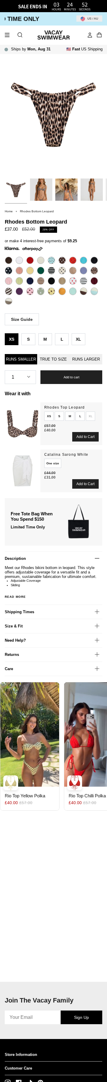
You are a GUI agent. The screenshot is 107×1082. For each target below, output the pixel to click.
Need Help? (15, 640)
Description (15, 558)
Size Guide (22, 319)
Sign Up (81, 1017)
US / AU (92, 18)
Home (9, 211)
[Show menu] (9, 35)
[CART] (99, 35)
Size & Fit (14, 626)
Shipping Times (19, 612)
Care (9, 669)
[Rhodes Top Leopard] (22, 423)
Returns (12, 654)
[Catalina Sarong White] (22, 471)
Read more (15, 596)
